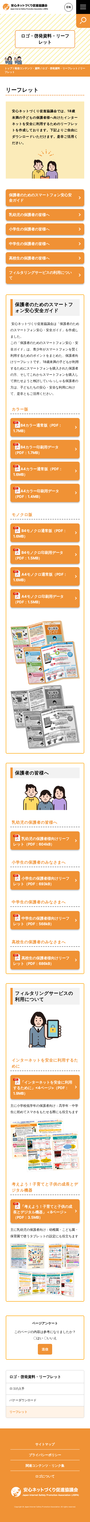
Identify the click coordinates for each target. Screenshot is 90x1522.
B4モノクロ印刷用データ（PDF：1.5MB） (38, 555)
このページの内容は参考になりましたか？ (45, 1332)
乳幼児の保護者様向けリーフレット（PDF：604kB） (41, 841)
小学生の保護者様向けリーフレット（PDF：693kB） (41, 881)
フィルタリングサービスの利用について (40, 275)
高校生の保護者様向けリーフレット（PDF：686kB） (41, 961)
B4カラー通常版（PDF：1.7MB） (37, 428)
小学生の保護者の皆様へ (29, 229)
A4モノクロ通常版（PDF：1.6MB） (40, 577)
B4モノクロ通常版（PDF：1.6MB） (40, 534)
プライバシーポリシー (45, 1455)
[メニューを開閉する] (83, 7)
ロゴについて (45, 1476)
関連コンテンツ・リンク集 (45, 1465)
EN (68, 7)
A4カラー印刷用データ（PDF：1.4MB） (36, 494)
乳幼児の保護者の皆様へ (29, 214)
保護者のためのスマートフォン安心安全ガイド (40, 197)
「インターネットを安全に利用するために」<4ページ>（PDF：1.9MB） (42, 1088)
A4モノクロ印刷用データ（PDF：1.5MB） (38, 599)
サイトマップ (45, 1444)
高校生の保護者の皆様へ (29, 258)
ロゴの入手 (16, 1388)
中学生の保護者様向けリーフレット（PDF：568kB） (41, 921)
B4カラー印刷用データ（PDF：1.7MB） (36, 450)
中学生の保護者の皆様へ (29, 243)
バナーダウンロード (22, 1400)
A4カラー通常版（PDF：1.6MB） (38, 472)
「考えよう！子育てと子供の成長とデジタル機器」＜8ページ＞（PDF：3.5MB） (42, 1212)
